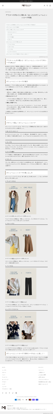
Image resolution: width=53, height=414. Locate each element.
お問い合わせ (42, 377)
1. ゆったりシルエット (12, 32)
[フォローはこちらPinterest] (9, 393)
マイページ (41, 370)
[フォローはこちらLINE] (16, 393)
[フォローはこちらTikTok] (12, 393)
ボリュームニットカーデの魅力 (12, 27)
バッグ (3, 384)
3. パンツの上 (10, 49)
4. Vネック (9, 39)
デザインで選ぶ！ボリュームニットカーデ (15, 29)
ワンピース (4, 377)
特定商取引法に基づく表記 (45, 381)
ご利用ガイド (42, 372)
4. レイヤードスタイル (12, 51)
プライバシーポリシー (44, 379)
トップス (4, 370)
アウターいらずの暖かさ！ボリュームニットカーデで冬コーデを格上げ (20, 24)
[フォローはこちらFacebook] (2, 393)
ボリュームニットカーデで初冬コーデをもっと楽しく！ (17, 54)
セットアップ (5, 379)
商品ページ (14, 258)
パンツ (3, 374)
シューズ (4, 386)
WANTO (51, 413)
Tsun (47, 56)
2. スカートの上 (10, 46)
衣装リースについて (43, 384)
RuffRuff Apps (42, 56)
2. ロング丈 (9, 34)
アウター (4, 381)
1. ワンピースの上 (11, 44)
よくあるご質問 (42, 374)
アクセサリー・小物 (6, 388)
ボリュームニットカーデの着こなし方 (14, 41)
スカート (4, 372)
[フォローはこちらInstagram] (6, 393)
